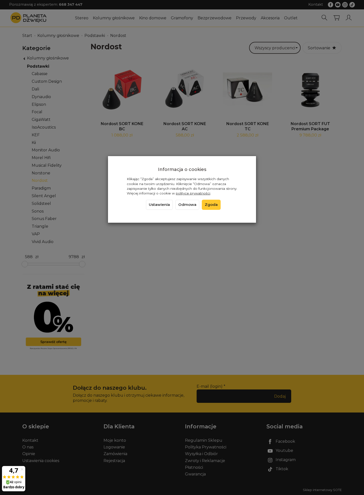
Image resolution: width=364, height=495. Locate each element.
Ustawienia (159, 204)
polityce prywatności (193, 193)
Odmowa (187, 204)
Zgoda (211, 204)
